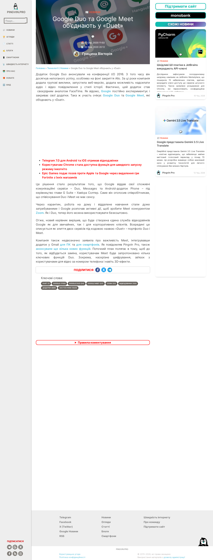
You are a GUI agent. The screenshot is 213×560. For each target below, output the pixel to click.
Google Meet (135, 95)
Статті (8, 44)
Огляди (8, 37)
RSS (61, 536)
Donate (8, 78)
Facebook (65, 522)
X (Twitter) (66, 526)
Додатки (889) (49, 288)
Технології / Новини (57, 68)
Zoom (40, 212)
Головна (40, 68)
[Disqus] (92, 388)
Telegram (65, 517)
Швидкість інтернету (16, 64)
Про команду (152, 522)
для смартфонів (87, 244)
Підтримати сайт (154, 526)
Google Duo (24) (76, 283)
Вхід (7, 85)
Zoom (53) (111, 283)
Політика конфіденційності (72, 557)
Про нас (9, 71)
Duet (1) (46, 283)
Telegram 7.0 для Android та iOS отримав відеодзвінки (80, 160)
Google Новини (68, 531)
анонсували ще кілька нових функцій (63, 248)
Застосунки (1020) (68, 288)
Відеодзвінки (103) (128, 283)
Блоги (8, 50)
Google (106, 91)
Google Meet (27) (95, 283)
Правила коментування (94, 342)
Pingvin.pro (15, 12)
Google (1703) (59, 283)
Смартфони (11, 57)
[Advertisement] (93, 133)
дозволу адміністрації (174, 557)
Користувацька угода (69, 554)
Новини (9, 30)
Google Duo (111, 95)
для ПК (65, 244)
